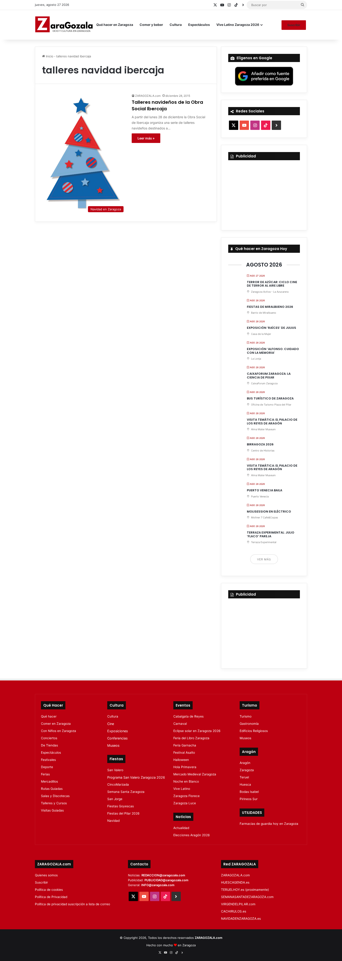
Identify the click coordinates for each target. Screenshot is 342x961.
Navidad (113, 820)
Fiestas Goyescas (120, 806)
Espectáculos (199, 25)
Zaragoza (247, 770)
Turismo (245, 716)
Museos (113, 745)
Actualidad (181, 828)
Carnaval (180, 723)
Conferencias (117, 738)
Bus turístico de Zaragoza (270, 398)
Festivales (48, 760)
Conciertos (49, 738)
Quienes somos (46, 875)
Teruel (244, 777)
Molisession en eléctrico (269, 511)
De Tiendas (49, 745)
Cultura (176, 25)
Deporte (47, 767)
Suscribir (293, 25)
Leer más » (145, 138)
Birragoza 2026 (260, 444)
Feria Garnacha (184, 745)
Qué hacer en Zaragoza (114, 25)
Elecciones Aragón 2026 (191, 835)
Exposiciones (117, 731)
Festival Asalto (184, 752)
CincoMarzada (118, 784)
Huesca (245, 784)
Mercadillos (49, 781)
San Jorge (114, 799)
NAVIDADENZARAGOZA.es (241, 918)
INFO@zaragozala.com (157, 885)
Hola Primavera (184, 767)
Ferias (45, 774)
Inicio (49, 56)
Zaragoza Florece (186, 796)
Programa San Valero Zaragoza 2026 (136, 777)
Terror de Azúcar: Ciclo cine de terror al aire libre (272, 284)
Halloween (181, 760)
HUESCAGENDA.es (235, 882)
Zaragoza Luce (184, 803)
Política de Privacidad (51, 897)
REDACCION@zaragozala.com (163, 875)
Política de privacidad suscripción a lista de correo (72, 904)
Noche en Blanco (186, 781)
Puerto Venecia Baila (264, 490)
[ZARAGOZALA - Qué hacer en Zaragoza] (64, 24)
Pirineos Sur (249, 799)
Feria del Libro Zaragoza (191, 738)
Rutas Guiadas (52, 789)
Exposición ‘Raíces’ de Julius (271, 328)
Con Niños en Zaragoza (58, 731)
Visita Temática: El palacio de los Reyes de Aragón (272, 421)
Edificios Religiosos (254, 731)
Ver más (264, 559)
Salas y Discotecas (55, 796)
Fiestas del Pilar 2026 (123, 813)
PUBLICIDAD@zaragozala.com (166, 880)
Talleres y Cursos (54, 803)
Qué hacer (49, 716)
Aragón (245, 763)
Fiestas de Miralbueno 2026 (270, 307)
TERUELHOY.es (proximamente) (245, 890)
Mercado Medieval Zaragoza (194, 774)
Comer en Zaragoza (56, 723)
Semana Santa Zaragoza (125, 792)
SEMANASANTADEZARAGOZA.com (247, 897)
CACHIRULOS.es (233, 911)
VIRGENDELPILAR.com (238, 904)
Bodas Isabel (249, 792)
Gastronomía (249, 723)
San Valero (115, 770)
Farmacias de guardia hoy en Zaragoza (269, 824)
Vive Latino (181, 789)
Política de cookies (49, 890)
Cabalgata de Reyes (188, 716)
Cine (110, 724)
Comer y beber (151, 25)
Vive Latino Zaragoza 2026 (237, 25)
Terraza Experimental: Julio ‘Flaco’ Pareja (270, 534)
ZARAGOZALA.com (148, 95)
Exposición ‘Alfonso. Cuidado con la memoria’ (273, 351)
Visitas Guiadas (52, 810)
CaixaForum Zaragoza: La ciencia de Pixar (269, 375)
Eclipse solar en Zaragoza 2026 (197, 731)
